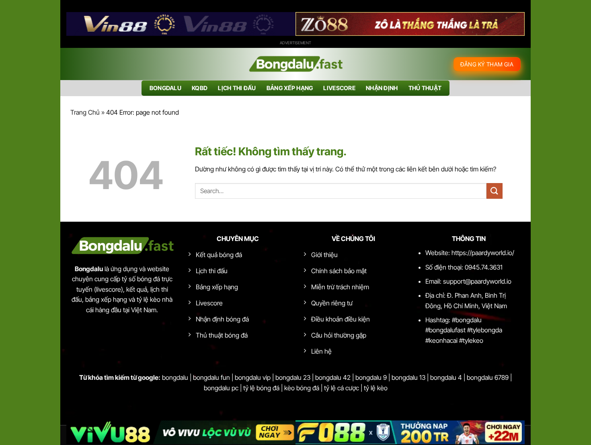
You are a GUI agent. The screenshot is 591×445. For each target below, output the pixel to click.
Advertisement (295, 42)
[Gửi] (494, 191)
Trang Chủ (85, 112)
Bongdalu (165, 87)
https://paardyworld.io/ (482, 253)
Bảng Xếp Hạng (290, 87)
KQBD (199, 87)
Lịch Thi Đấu (237, 87)
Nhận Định (382, 87)
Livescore (339, 87)
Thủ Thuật (425, 87)
